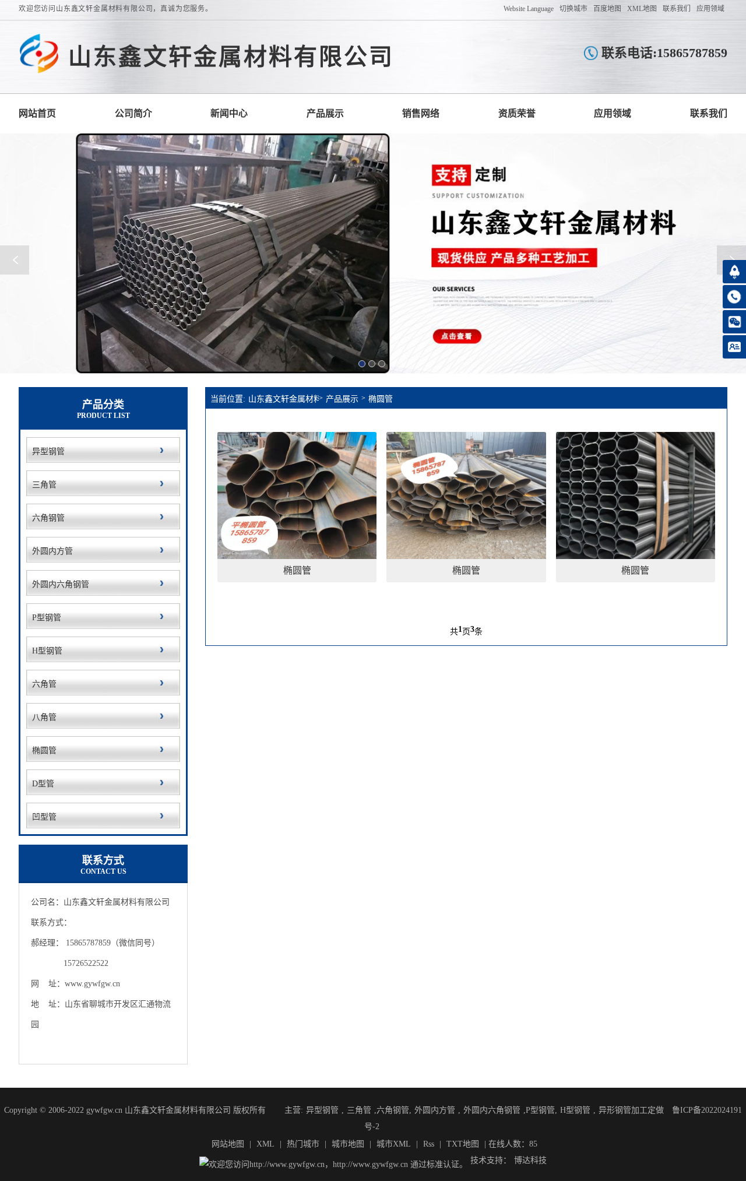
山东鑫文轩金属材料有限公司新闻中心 (229, 113)
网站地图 (228, 1144)
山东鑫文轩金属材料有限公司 (283, 399)
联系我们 (677, 9)
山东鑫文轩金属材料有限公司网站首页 (37, 113)
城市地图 (348, 1144)
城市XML (393, 1144)
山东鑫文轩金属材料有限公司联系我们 (708, 113)
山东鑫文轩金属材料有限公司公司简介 (133, 113)
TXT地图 (462, 1144)
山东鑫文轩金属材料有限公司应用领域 (612, 113)
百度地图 (607, 9)
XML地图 (642, 9)
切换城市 (573, 9)
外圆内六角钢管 (491, 1110)
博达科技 (530, 1160)
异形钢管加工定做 (631, 1110)
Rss (428, 1144)
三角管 (359, 1110)
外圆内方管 (434, 1110)
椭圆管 (380, 399)
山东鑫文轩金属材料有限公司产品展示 (325, 113)
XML (265, 1144)
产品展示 (342, 399)
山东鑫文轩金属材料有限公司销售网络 (420, 113)
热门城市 (303, 1144)
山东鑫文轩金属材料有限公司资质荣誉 (517, 113)
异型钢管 (322, 1110)
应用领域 (710, 9)
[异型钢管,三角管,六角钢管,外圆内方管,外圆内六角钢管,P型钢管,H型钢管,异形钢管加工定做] (39, 54)
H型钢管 (575, 1110)
